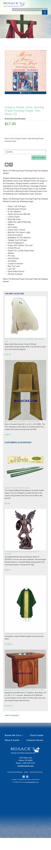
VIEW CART (26, 9)
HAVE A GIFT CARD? (37, 9)
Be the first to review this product (15, 118)
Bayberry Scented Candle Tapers (17, 488)
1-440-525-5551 (28, 763)
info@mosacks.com (26, 766)
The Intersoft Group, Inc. (32, 782)
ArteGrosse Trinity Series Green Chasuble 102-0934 (24, 634)
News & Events (12, 740)
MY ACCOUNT (17, 9)
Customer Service (34, 740)
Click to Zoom (26, 92)
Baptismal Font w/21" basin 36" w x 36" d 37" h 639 (24, 690)
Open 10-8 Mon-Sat (36, 772)
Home (26, 772)
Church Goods (36, 735)
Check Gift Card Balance (15, 772)
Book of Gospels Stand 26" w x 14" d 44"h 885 (22, 421)
